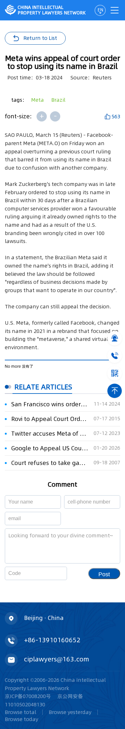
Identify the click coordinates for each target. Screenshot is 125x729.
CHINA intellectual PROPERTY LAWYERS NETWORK (52, 10)
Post (104, 574)
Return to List (40, 37)
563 (116, 116)
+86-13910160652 (52, 640)
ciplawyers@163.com (56, 659)
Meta (37, 99)
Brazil (58, 99)
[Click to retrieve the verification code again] (54, 573)
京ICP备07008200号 (28, 696)
